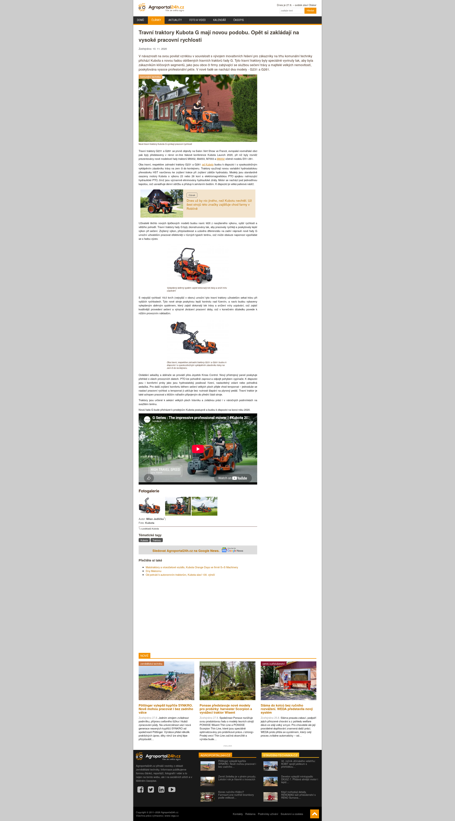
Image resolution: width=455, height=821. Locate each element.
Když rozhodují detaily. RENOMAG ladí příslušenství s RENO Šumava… (298, 794)
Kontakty (238, 814)
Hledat (310, 10)
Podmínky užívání (268, 814)
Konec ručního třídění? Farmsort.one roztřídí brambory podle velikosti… (236, 794)
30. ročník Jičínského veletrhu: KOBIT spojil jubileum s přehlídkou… (298, 763)
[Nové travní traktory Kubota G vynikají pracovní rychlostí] (198, 141)
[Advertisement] (198, 614)
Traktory (156, 540)
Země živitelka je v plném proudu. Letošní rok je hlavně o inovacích (237, 778)
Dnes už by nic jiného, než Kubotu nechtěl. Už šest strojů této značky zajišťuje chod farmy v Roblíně (219, 204)
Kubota (144, 540)
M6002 (221, 159)
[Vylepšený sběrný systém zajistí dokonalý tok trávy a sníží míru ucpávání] (198, 284)
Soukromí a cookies (292, 814)
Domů (140, 20)
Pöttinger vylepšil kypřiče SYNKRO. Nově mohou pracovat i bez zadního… (237, 763)
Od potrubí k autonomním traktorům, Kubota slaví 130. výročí (180, 574)
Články (156, 20)
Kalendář (219, 20)
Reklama (250, 814)
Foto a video (197, 20)
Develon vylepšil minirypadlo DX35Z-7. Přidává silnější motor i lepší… (299, 779)
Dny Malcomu (153, 571)
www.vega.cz (172, 815)
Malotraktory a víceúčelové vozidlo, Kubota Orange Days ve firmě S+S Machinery (192, 567)
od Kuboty (208, 164)
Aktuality (175, 20)
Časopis (238, 20)
